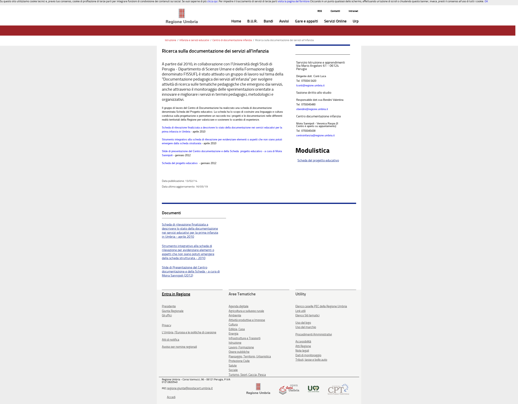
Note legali (302, 350)
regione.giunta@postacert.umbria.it (190, 388)
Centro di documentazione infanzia (232, 40)
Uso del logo (303, 322)
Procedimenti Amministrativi (313, 334)
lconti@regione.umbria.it (310, 85)
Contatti (335, 11)
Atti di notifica (170, 339)
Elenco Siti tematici (307, 315)
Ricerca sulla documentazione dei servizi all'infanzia (284, 40)
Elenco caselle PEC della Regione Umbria (321, 306)
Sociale (233, 370)
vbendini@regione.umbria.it (312, 109)
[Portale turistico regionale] (313, 388)
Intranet (353, 11)
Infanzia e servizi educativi (194, 40)
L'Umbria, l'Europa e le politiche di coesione (189, 332)
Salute (233, 365)
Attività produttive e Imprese (247, 320)
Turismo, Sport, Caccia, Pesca (247, 374)
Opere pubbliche (239, 352)
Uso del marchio (305, 327)
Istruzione (170, 40)
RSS (319, 11)
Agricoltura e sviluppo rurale (246, 311)
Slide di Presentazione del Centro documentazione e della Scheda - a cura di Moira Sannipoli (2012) (191, 271)
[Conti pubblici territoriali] (338, 388)
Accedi (171, 397)
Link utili (300, 311)
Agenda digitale (238, 306)
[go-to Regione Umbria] (182, 10)
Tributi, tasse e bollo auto (311, 360)
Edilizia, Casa (237, 329)
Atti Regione (303, 346)
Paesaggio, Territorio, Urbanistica (250, 356)
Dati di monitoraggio (308, 355)
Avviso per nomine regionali (179, 347)
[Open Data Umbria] (289, 388)
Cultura (233, 324)
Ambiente (235, 315)
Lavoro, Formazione (241, 347)
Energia (233, 333)
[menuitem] (236, 21)
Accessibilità (303, 341)
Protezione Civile (239, 361)
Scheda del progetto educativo (180, 163)
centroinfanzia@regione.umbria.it (315, 135)
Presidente (169, 306)
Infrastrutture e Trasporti (244, 338)
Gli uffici (167, 315)
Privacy (166, 325)
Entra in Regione (176, 294)
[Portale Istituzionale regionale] (258, 388)
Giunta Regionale (173, 311)
